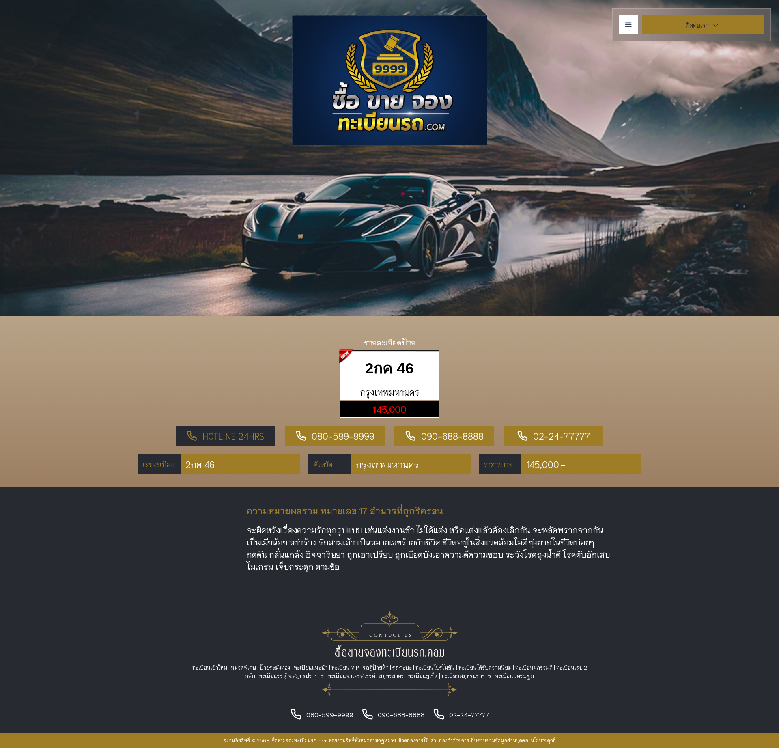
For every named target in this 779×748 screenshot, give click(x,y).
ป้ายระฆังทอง (275, 667)
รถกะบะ (402, 667)
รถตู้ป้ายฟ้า (376, 667)
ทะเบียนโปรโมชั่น (435, 667)
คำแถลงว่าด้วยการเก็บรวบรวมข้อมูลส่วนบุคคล (479, 740)
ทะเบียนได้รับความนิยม (485, 667)
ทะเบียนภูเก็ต (423, 675)
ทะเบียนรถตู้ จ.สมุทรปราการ (291, 675)
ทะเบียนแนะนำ (311, 667)
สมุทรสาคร (391, 675)
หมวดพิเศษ (243, 667)
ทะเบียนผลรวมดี (534, 667)
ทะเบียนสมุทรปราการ (466, 675)
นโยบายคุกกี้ (543, 740)
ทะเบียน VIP (345, 667)
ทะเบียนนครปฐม (514, 675)
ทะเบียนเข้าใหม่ (209, 667)
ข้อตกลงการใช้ (413, 740)
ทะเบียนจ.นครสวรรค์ (351, 675)
